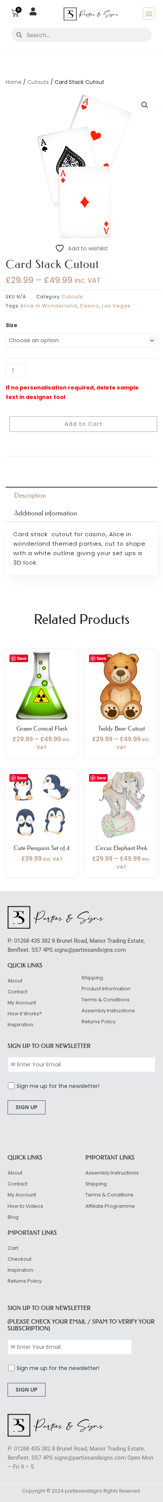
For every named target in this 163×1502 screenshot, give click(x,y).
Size (11, 325)
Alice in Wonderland (48, 305)
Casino (89, 305)
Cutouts (38, 82)
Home (14, 82)
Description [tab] (30, 495)
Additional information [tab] (45, 513)
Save (22, 658)
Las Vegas (116, 305)
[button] (149, 14)
